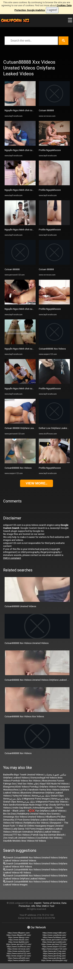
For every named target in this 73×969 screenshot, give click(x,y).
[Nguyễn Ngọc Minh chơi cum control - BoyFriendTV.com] (20, 105)
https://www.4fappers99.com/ (19, 935)
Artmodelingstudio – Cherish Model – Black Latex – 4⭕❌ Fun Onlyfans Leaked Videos (34, 809)
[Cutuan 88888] (20, 263)
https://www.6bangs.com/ (18, 937)
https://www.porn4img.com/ (54, 958)
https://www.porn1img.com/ (54, 951)
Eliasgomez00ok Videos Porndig (20, 786)
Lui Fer (23, 789)
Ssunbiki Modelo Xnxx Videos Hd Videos (24, 840)
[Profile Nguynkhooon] (54, 144)
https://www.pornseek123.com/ (54, 940)
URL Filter (36, 905)
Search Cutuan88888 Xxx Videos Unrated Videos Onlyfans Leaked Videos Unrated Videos (35, 859)
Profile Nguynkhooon (50, 150)
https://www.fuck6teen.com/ (54, 937)
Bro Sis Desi (9, 813)
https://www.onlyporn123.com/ (54, 949)
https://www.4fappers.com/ (19, 933)
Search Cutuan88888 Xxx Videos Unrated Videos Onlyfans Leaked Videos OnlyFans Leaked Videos (35, 877)
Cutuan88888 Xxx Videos (18, 467)
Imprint (37, 902)
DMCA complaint (12, 558)
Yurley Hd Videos (21, 795)
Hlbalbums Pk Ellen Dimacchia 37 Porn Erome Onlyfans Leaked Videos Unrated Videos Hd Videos (34, 819)
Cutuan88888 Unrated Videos (20, 606)
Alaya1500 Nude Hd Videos (53, 783)
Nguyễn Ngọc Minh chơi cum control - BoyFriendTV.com (33, 110)
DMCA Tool (48, 905)
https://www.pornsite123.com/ (18, 944)
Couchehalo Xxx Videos (48, 837)
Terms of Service (51, 902)
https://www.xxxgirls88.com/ (54, 933)
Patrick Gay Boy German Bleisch (47, 834)
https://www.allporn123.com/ (54, 946)
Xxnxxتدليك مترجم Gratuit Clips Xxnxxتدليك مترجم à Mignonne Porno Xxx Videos (36, 800)
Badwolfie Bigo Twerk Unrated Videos (23, 774)
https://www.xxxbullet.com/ (18, 951)
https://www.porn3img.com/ (54, 956)
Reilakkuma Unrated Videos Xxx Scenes (38, 813)
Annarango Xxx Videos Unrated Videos (23, 816)
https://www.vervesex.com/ (18, 949)
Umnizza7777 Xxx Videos (16, 834)
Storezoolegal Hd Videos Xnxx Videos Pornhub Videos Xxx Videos (33, 779)
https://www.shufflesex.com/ (19, 946)
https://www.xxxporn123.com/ (18, 956)
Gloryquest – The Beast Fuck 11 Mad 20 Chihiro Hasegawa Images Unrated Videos (35, 825)
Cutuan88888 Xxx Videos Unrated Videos (27, 643)
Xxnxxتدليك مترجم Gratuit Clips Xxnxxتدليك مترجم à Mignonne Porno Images (33, 797)
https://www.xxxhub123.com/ (19, 953)
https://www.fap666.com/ (18, 942)
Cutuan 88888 (12, 269)
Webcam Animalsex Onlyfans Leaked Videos (35, 831)
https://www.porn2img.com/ (54, 953)
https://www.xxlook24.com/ (19, 960)
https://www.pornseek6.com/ (54, 942)
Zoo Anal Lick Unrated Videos (19, 837)
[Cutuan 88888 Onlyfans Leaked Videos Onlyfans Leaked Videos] (20, 422)
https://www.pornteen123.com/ (54, 944)
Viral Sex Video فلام (28, 783)
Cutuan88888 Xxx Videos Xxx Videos (24, 716)
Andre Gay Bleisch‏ (21, 807)
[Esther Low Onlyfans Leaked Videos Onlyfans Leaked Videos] (54, 422)
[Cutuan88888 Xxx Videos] (20, 462)
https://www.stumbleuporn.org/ (54, 960)
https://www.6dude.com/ (19, 940)
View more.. (36, 483)
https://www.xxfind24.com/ (19, 958)
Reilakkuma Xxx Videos (36, 822)
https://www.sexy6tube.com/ (54, 935)
